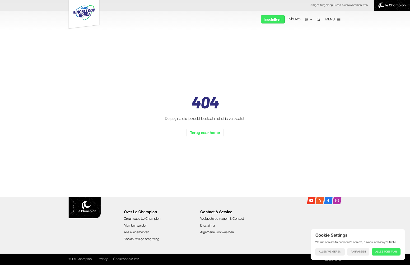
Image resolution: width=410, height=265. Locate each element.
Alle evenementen (136, 232)
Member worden (135, 225)
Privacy (102, 259)
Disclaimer (207, 225)
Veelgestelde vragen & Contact (222, 218)
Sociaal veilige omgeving (141, 239)
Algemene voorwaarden (217, 232)
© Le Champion (80, 259)
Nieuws (295, 19)
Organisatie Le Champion (142, 218)
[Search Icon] (318, 19)
